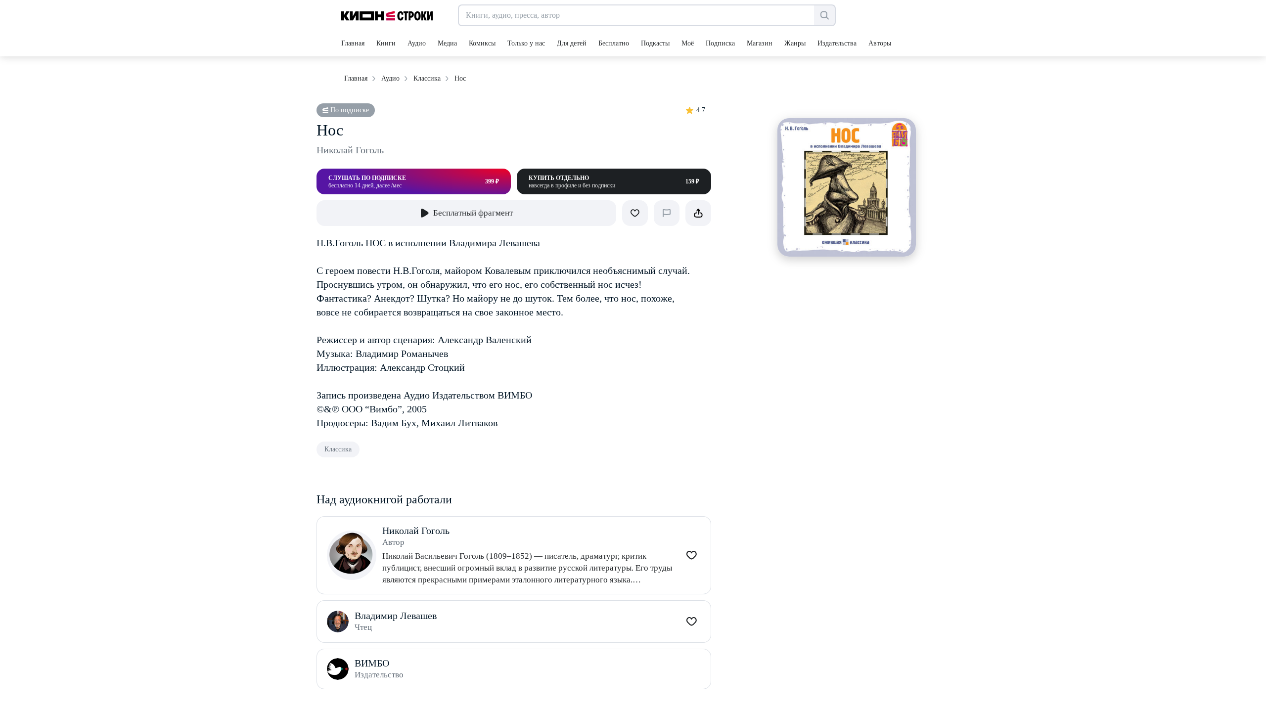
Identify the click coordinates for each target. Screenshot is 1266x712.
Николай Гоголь (350, 149)
